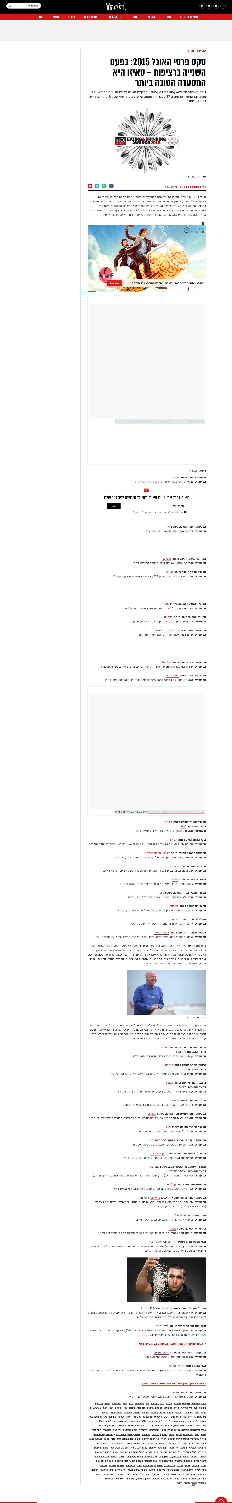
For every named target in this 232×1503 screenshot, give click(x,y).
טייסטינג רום (156, 1416)
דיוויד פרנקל (189, 1443)
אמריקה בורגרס (196, 51)
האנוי (163, 1430)
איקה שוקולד (175, 1456)
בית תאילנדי (160, 630)
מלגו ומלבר (138, 1474)
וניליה (196, 1461)
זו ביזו (176, 477)
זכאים (160, 1465)
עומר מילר (162, 1447)
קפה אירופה (128, 1438)
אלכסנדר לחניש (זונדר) (178, 1430)
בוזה (162, 1403)
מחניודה (155, 1198)
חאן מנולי (163, 1456)
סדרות (167, 17)
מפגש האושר (116, 1412)
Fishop (177, 1403)
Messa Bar (133, 1425)
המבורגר (109, 1478)
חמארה (191, 1421)
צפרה (115, 1452)
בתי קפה (130, 1478)
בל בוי (106, 1438)
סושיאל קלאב (95, 1438)
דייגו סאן (154, 1403)
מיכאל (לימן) (120, 1434)
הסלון (128, 1416)
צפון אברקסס (150, 1461)
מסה (135, 1452)
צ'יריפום (195, 1465)
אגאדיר (175, 1100)
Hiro (182, 1425)
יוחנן (111, 1469)
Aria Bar (166, 662)
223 (195, 1408)
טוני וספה (173, 866)
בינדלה (172, 1228)
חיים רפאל (187, 1416)
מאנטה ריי (167, 1047)
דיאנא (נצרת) (133, 1434)
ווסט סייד (146, 1434)
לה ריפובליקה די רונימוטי (158, 1421)
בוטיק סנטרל (134, 1469)
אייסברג (152, 1447)
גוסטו (105, 1474)
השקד (146, 1416)
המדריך (134, 17)
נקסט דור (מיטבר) (160, 1425)
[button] (203, 223)
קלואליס (119, 1461)
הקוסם (105, 1412)
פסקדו (179, 1483)
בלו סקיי (99, 1403)
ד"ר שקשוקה (200, 1416)
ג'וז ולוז (168, 822)
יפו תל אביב (169, 1465)
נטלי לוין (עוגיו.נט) (107, 1425)
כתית (168, 1127)
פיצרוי (203, 1461)
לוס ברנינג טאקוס (137, 1408)
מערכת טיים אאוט (192, 187)
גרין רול (98, 1452)
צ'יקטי (170, 1412)
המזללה (97, 1447)
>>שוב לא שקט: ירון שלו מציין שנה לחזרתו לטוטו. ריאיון (174, 1383)
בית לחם (161, 1469)
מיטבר (175, 1421)
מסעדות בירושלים (197, 1478)
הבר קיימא (188, 1434)
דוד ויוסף (107, 1452)
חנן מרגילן (188, 1412)
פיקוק (137, 1438)
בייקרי (140, 1456)
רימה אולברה (187, 1469)
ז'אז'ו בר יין (172, 675)
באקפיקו (140, 1478)
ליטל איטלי (191, 1452)
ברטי (192, 1474)
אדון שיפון (130, 1465)
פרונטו (105, 1447)
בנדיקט (169, 1065)
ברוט (99, 1443)
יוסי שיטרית (120, 1469)
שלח (113, 506)
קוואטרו (178, 1412)
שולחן (171, 1447)
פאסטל (152, 1469)
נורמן (178, 1416)
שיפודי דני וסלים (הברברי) (135, 1430)
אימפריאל (180, 1215)
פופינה (166, 1474)
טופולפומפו (154, 1430)
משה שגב (139, 1403)
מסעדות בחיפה (180, 1478)
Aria (113, 1438)
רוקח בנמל (96, 1430)
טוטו (119, 1438)
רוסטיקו (163, 1434)
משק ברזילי (181, 1447)
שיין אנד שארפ (177, 1474)
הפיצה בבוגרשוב (125, 1421)
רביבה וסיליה (161, 932)
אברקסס (174, 1425)
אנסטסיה (187, 1461)
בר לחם (158, 1408)
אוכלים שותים (150, 1456)
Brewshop (95, 1408)
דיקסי (187, 1465)
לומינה (107, 1403)
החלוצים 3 (201, 1421)
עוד (41, 17)
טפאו (125, 1403)
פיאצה (122, 1456)
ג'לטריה (178, 1461)
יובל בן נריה (135, 1447)
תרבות (71, 17)
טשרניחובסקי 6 (102, 1456)
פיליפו (137, 1421)
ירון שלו (181, 1452)
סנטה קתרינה (161, 1352)
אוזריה (203, 1456)
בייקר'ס (150, 1408)
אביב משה (115, 1447)
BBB (143, 1421)
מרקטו (179, 1434)
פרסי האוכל (166, 1478)
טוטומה (202, 1408)
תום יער (163, 1452)
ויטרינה (121, 1416)
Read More (114, 282)
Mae (101, 1421)
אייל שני (103, 1465)
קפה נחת (137, 1416)
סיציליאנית (110, 1421)
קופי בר (166, 559)
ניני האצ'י (116, 1403)
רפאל (141, 1452)
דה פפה (106, 1443)
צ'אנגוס (154, 1412)
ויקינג (203, 1434)
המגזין (151, 17)
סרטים (55, 17)
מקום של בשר (95, 1416)
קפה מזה (107, 1430)
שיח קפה (117, 1430)
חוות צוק (109, 1461)
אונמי (104, 1408)
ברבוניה (189, 1425)
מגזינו (176, 1408)
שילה (139, 1465)
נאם (122, 1452)
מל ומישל (201, 1447)
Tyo (168, 527)
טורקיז (129, 1443)
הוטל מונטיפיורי (158, 1140)
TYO (131, 1403)
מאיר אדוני (171, 1443)
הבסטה (168, 617)
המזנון (173, 840)
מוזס (156, 1452)
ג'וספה (127, 1461)
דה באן (128, 1452)
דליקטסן (173, 906)
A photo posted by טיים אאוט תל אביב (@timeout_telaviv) (176, 421)
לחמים (175, 919)
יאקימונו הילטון (152, 1478)
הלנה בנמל (119, 1478)
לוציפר (144, 1469)
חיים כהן (202, 1452)
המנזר (187, 1483)
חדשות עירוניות (189, 17)
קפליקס (171, 1184)
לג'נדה (180, 1465)
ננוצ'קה (152, 1114)
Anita (175, 879)
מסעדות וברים (92, 17)
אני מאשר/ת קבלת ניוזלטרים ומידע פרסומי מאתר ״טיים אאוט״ (158, 512)
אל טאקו (99, 1461)
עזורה (128, 1474)
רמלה (203, 1465)
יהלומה (145, 1438)
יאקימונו (186, 1403)
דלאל (144, 1443)
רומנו (111, 1408)
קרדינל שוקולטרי (198, 1438)
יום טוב (136, 1412)
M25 (183, 826)
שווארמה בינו (110, 1416)
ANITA (162, 1412)
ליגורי (171, 1434)
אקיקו (166, 1416)
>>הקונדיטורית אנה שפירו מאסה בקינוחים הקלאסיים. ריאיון (172, 1344)
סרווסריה (160, 1443)
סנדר (197, 1434)
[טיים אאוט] (116, 8)
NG (187, 1474)
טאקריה (165, 604)
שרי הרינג (154, 1438)
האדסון (169, 572)
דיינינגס (113, 1474)
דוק (147, 1403)
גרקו (161, 893)
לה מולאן (168, 1408)
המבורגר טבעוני (198, 1483)
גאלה (197, 1412)
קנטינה (137, 1443)
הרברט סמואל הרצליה (157, 853)
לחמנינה (194, 1456)
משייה (118, 1408)
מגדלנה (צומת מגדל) (103, 1434)
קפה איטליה (200, 1469)
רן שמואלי (156, 1474)
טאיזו (176, 1392)
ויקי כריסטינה (157, 1153)
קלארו (169, 1083)
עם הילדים (115, 17)
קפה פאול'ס (200, 1425)
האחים (114, 1456)
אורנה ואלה (137, 1461)
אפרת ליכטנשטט (198, 1430)
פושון (203, 1412)
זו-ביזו (169, 1403)
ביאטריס (128, 1412)
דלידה (164, 1438)
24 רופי (155, 1434)
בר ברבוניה (145, 1425)
